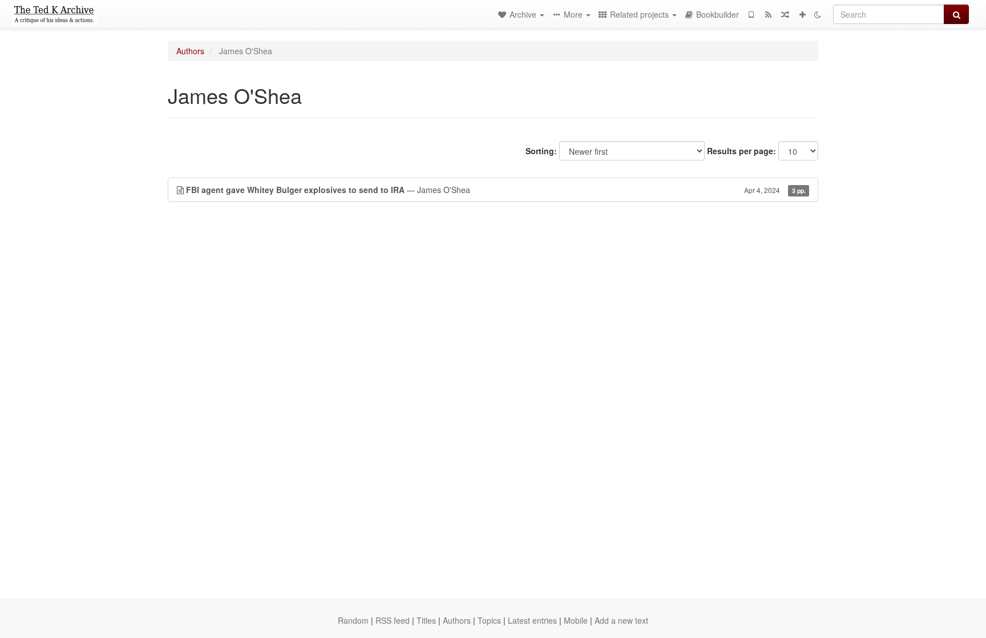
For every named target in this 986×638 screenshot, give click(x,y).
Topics (489, 620)
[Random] (785, 14)
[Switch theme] (818, 14)
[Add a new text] (802, 14)
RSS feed (392, 620)
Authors (190, 51)
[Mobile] (750, 14)
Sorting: (541, 151)
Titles (426, 620)
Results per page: (741, 151)
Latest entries (532, 620)
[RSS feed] (768, 14)
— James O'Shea (496, 189)
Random (353, 620)
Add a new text (621, 620)
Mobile (576, 620)
